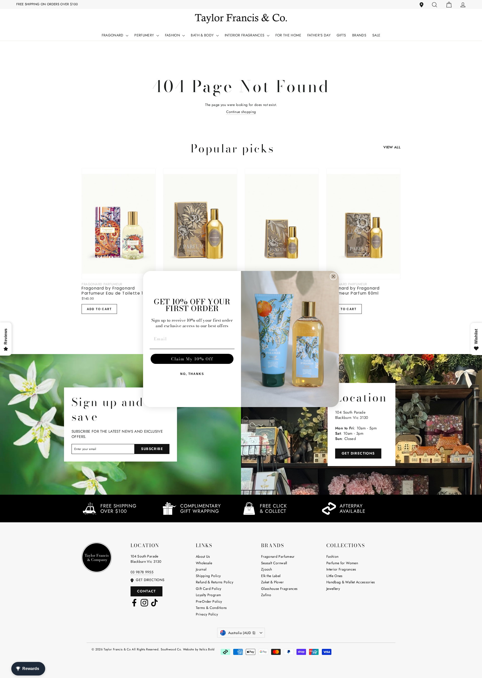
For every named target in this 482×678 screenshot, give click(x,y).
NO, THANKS (192, 374)
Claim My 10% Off (192, 359)
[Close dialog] (333, 276)
